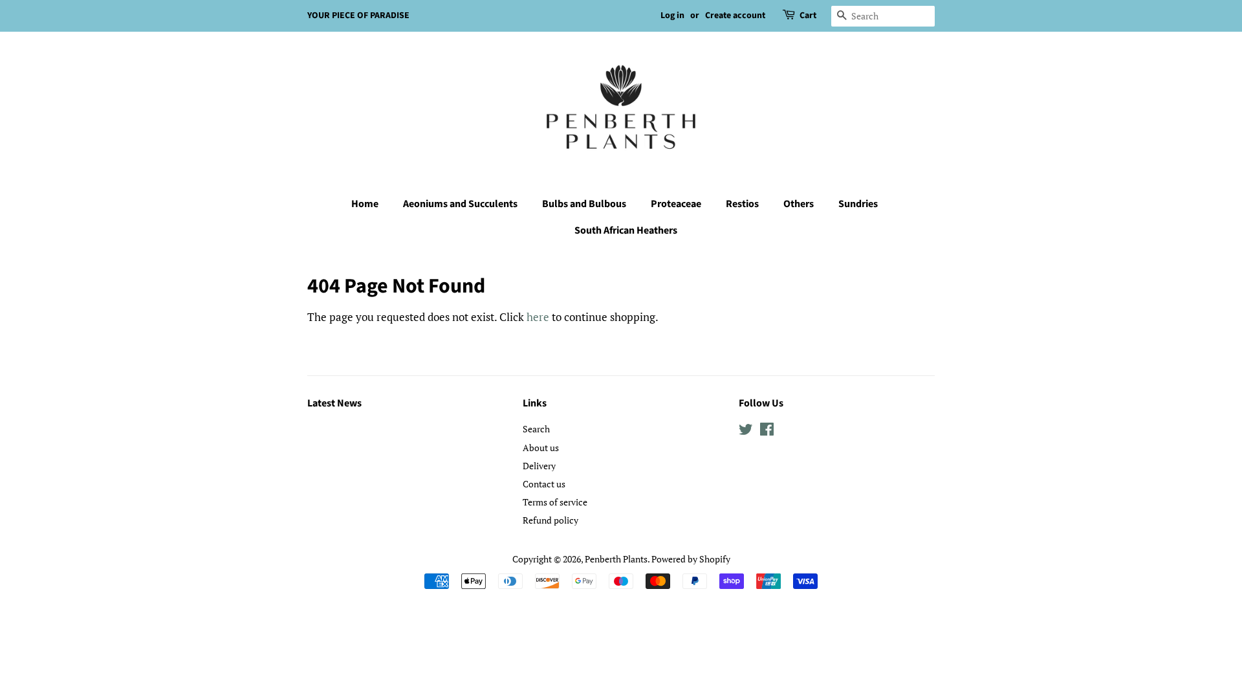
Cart (808, 15)
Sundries (858, 204)
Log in (672, 15)
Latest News (334, 403)
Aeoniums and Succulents (460, 204)
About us (541, 447)
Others (798, 204)
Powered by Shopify (690, 559)
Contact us (544, 484)
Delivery (539, 466)
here (538, 316)
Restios (742, 204)
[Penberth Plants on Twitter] (746, 431)
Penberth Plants (616, 559)
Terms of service (555, 502)
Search (536, 429)
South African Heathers (625, 230)
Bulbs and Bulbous (584, 204)
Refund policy (550, 520)
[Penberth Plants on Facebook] (766, 431)
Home (364, 204)
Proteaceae (676, 204)
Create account (735, 15)
